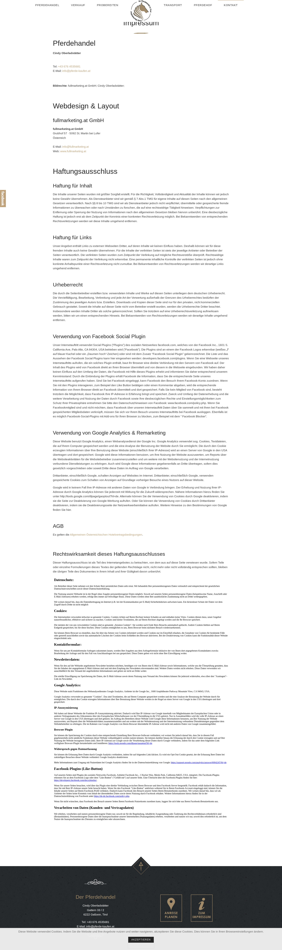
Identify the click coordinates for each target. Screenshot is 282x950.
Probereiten (107, 5)
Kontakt (231, 5)
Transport (173, 5)
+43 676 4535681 (69, 66)
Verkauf (78, 5)
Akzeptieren (141, 939)
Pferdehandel (47, 5)
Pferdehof (203, 5)
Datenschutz (141, 945)
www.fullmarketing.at (73, 151)
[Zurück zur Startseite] (141, 11)
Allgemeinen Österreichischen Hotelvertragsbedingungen (106, 534)
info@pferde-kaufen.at (76, 70)
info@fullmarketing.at (75, 146)
